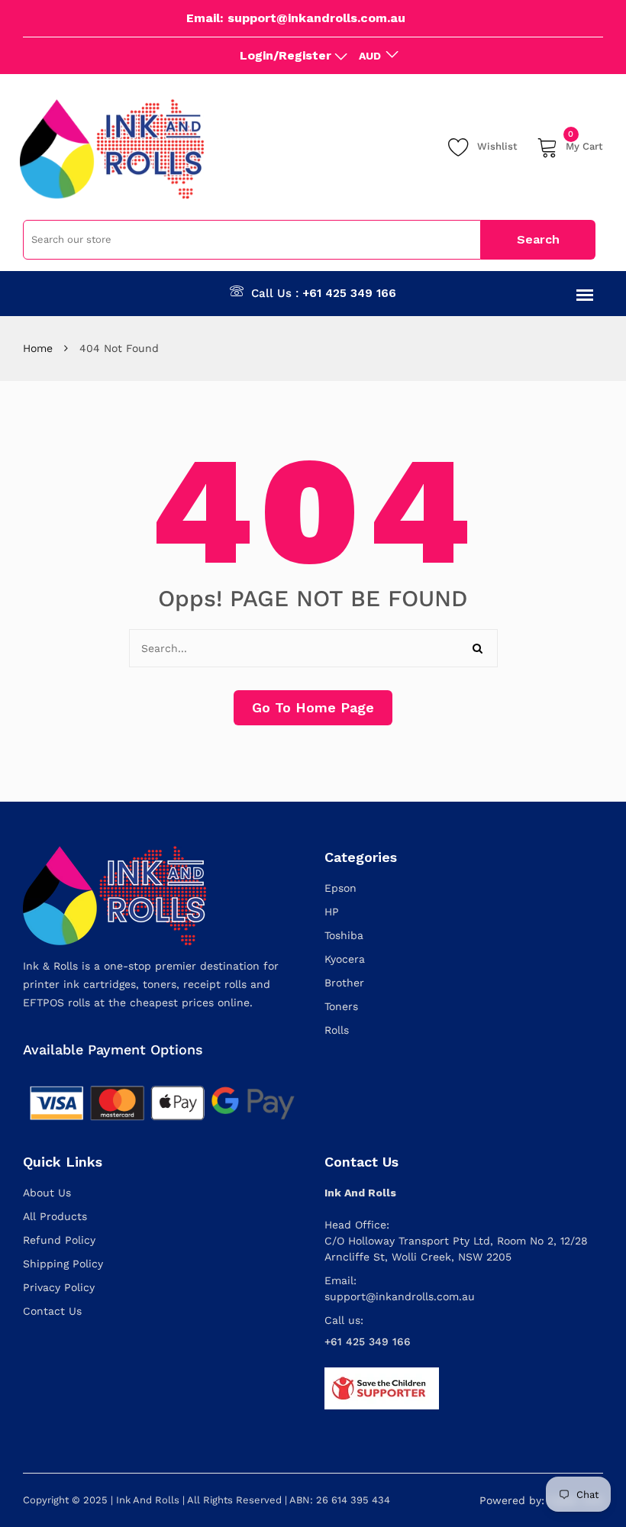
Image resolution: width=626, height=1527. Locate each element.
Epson (340, 888)
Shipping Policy (63, 1263)
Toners (341, 1006)
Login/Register (285, 55)
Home (38, 348)
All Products (55, 1216)
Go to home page (313, 707)
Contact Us (52, 1311)
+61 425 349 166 (349, 293)
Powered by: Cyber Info (541, 1500)
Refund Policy (59, 1240)
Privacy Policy (59, 1287)
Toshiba (343, 935)
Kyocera (344, 959)
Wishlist (497, 146)
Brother (344, 983)
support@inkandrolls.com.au (399, 1296)
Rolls (336, 1030)
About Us (47, 1192)
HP (331, 912)
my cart (584, 144)
